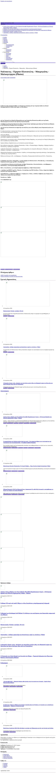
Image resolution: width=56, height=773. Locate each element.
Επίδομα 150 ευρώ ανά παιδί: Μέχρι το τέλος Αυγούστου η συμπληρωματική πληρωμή (22, 29)
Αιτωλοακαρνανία (10, 44)
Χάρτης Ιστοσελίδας (7, 756)
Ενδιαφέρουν (9, 59)
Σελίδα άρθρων (6, 755)
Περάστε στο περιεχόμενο (6, 1)
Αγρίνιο (7, 47)
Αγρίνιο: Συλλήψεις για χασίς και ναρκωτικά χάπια (11, 276)
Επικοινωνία (6, 754)
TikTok (4, 767)
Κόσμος (5, 38)
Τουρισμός (8, 54)
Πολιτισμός (8, 53)
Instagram (5, 765)
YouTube (5, 764)
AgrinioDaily (12, 77)
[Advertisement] (28, 12)
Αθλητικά (5, 41)
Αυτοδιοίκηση (9, 46)
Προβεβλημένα (16, 269)
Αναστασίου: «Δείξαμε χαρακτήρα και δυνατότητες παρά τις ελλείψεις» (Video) (20, 32)
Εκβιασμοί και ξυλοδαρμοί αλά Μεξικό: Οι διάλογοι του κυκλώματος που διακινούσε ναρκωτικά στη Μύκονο (27, 30)
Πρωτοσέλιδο (26, 423)
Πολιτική (5, 39)
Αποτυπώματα (9, 58)
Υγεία (7, 55)
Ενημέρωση (8, 49)
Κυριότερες (8, 50)
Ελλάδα (5, 37)
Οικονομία (5, 42)
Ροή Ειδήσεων (11, 316)
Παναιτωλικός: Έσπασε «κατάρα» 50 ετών (12, 31)
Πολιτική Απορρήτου (7, 758)
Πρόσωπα (8, 57)
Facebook (5, 763)
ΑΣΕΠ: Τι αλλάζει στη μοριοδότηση (8, 275)
